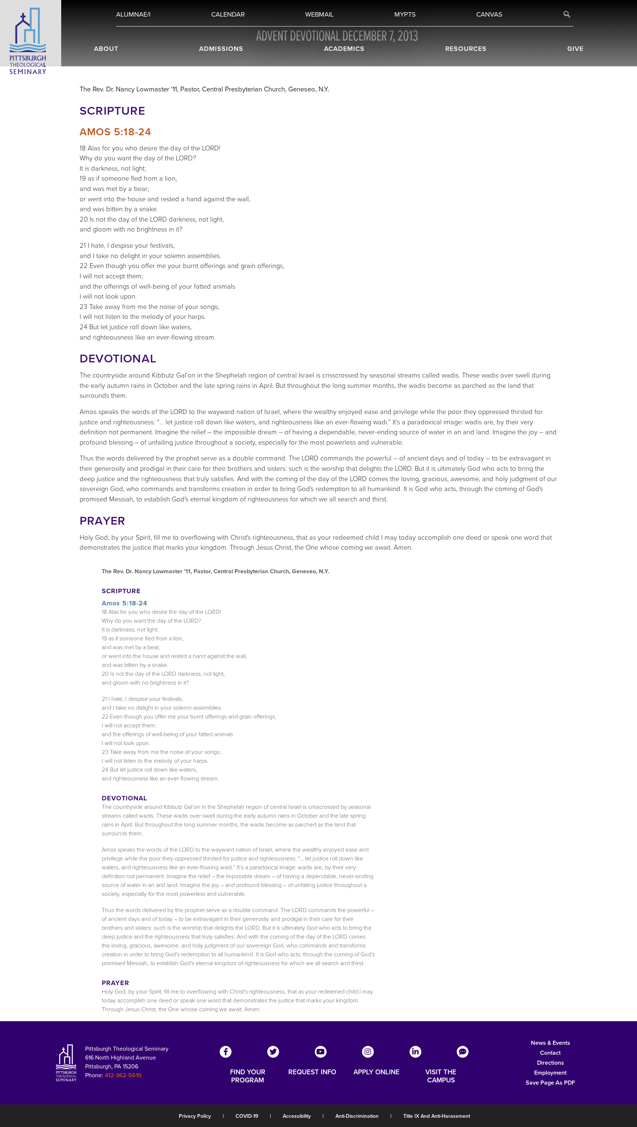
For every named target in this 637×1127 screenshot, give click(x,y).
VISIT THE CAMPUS (440, 1076)
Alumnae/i (133, 14)
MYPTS (405, 14)
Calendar (228, 14)
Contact (550, 1052)
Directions (550, 1062)
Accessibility (297, 1116)
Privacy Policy (195, 1116)
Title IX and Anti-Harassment (436, 1116)
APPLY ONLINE (377, 1072)
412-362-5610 (123, 1075)
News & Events (550, 1042)
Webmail (319, 14)
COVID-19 (247, 1116)
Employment (550, 1072)
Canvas (489, 14)
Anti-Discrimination (357, 1116)
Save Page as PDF (550, 1082)
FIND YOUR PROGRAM (247, 1076)
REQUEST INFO (312, 1072)
